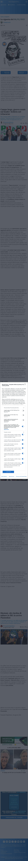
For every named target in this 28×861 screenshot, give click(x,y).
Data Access (11, 476)
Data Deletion (4, 476)
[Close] (25, 384)
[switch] (23, 410)
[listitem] (14, 407)
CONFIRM (8, 471)
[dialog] (14, 430)
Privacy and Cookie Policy (21, 476)
